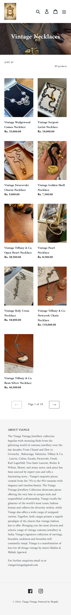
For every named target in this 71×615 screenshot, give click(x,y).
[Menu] (64, 11)
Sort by (9, 62)
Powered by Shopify (48, 602)
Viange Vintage (29, 602)
